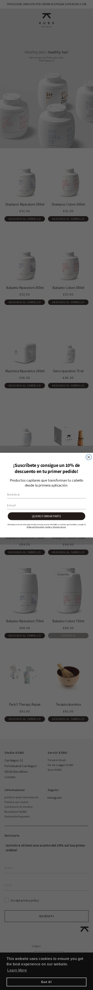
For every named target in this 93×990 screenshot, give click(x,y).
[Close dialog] (88, 457)
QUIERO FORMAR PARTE (46, 516)
